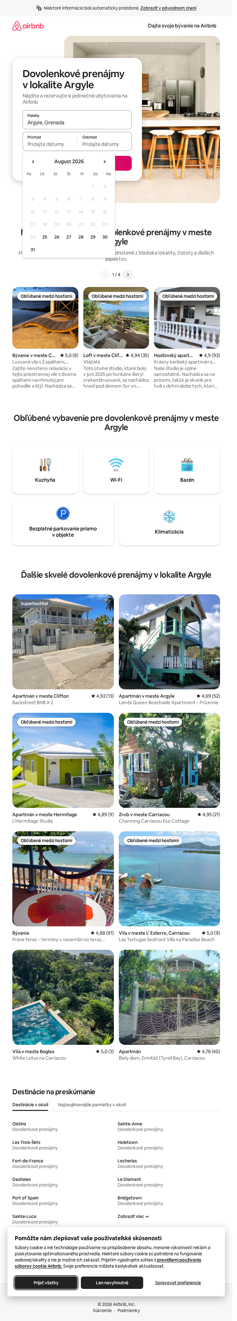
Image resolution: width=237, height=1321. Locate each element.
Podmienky (129, 1310)
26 (56, 237)
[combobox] (77, 122)
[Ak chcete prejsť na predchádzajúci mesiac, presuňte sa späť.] (33, 162)
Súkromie (102, 1310)
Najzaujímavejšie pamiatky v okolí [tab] (92, 1104)
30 (105, 237)
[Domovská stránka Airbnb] (28, 25)
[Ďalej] (128, 275)
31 (33, 249)
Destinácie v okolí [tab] (30, 1104)
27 (68, 237)
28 (80, 237)
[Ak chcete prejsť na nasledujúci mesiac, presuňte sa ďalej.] (104, 162)
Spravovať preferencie (178, 1283)
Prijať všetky (46, 1283)
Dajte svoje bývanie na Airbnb (182, 26)
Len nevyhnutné (112, 1283)
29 (92, 237)
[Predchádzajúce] (105, 275)
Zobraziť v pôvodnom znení (168, 8)
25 (44, 237)
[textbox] (49, 144)
